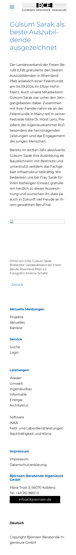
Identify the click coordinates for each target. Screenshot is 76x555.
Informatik (18, 394)
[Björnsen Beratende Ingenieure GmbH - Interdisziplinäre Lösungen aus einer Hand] (44, 7)
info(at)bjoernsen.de (35, 499)
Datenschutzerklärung (28, 465)
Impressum (19, 459)
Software (17, 417)
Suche (15, 347)
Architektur (19, 405)
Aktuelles (17, 322)
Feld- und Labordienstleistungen (36, 428)
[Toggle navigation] (12, 7)
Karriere (16, 328)
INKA (14, 423)
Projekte (17, 317)
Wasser (15, 378)
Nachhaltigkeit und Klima (30, 434)
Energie (16, 400)
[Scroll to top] (65, 544)
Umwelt (16, 384)
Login (14, 352)
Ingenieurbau (21, 389)
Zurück (17, 285)
